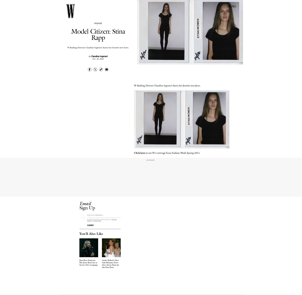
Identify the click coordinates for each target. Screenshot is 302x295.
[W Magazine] (70, 11)
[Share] (90, 69)
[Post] (95, 69)
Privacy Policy (97, 221)
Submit (90, 225)
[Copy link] (101, 69)
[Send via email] (107, 69)
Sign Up (87, 206)
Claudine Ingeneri (99, 56)
